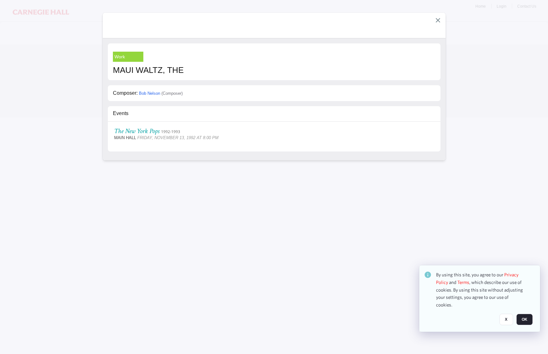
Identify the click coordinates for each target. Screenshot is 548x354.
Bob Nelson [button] (149, 93)
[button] (438, 20)
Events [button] (120, 113)
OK (524, 319)
